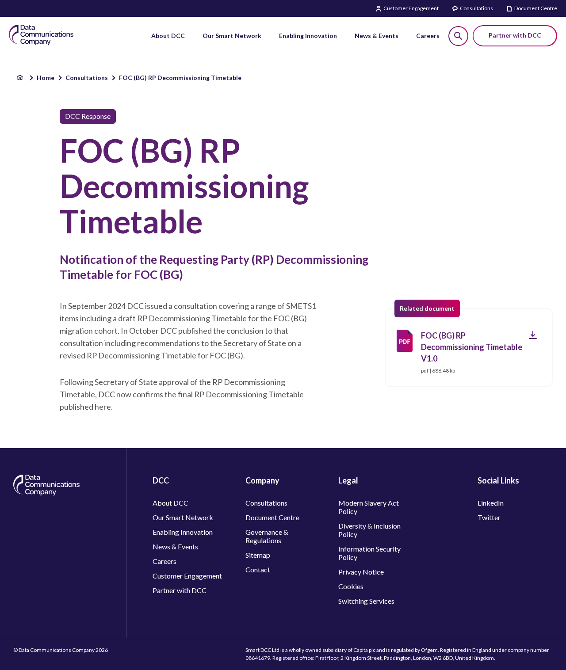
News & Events (175, 546)
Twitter (489, 517)
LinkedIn (491, 503)
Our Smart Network (183, 517)
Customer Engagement (411, 8)
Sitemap (257, 555)
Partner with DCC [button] (515, 35)
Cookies (350, 586)
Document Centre (535, 8)
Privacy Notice (361, 571)
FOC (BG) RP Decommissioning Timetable (180, 77)
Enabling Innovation (183, 532)
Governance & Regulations (266, 536)
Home (45, 77)
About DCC (170, 503)
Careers (164, 561)
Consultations (476, 8)
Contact (257, 569)
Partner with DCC (180, 590)
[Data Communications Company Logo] (46, 493)
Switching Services (366, 601)
